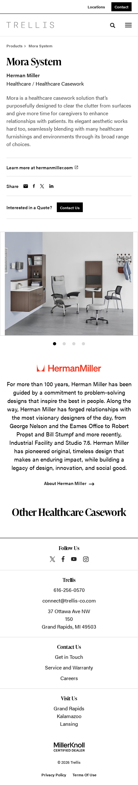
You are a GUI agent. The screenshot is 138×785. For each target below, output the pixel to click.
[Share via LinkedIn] (51, 186)
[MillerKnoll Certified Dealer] (69, 747)
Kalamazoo (69, 716)
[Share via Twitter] (42, 186)
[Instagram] (86, 559)
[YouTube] (74, 559)
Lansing (69, 723)
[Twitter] (52, 559)
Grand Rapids (69, 708)
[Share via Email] (25, 186)
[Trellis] (30, 25)
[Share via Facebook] (34, 186)
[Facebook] (63, 559)
